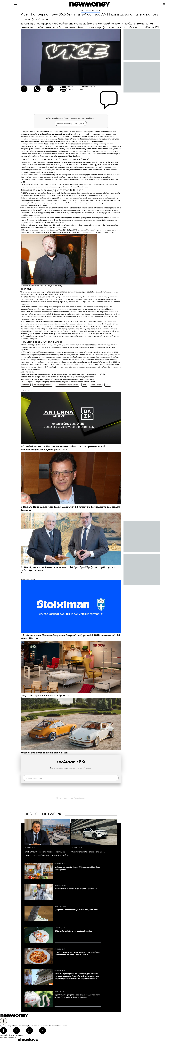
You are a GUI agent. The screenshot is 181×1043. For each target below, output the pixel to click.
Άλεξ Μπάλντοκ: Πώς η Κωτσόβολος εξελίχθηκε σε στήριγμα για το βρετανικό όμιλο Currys (57, 379)
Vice (108, 384)
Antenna (25, 384)
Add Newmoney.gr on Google (69, 123)
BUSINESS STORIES (90, 10)
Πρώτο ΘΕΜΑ (89, 381)
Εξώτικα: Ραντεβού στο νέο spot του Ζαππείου (73, 931)
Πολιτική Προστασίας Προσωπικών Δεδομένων (30, 1026)
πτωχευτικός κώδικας (42, 384)
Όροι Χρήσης (5, 1026)
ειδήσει (42, 381)
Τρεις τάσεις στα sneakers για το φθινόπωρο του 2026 (76, 909)
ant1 (84, 384)
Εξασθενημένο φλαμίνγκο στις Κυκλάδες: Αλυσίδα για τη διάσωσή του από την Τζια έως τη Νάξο (77, 996)
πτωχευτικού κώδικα (79, 144)
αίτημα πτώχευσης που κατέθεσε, (86, 136)
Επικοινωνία (62, 1026)
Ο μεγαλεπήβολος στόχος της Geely (88, 851)
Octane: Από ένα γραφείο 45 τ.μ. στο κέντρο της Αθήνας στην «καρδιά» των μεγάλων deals (57, 377)
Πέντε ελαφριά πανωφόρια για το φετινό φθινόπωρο (76, 888)
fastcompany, (42, 292)
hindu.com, (40, 208)
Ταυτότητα (53, 1026)
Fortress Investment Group (67, 384)
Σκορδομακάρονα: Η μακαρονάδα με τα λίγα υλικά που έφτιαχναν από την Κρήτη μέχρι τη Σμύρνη (77, 953)
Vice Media (96, 384)
